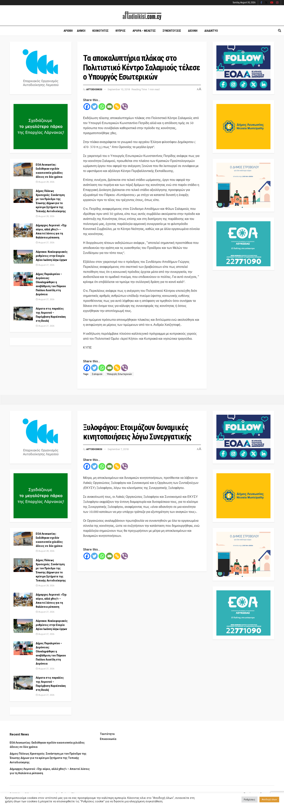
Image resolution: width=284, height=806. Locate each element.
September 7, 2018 (118, 449)
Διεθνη (192, 30)
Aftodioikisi (94, 89)
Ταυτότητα (107, 733)
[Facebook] (86, 106)
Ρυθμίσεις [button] (249, 799)
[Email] (109, 106)
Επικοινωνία (108, 738)
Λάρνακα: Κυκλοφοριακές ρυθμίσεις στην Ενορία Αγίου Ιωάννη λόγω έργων (52, 256)
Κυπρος (121, 30)
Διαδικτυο (211, 30)
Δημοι (81, 30)
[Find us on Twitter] (266, 2)
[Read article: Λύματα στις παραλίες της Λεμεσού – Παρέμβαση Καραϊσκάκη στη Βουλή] (23, 314)
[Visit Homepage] (142, 15)
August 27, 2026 (46, 242)
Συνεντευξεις (172, 30)
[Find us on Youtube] (271, 2)
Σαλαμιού (97, 374)
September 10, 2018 (119, 89)
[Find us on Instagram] (277, 2)
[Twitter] (94, 106)
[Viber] (124, 106)
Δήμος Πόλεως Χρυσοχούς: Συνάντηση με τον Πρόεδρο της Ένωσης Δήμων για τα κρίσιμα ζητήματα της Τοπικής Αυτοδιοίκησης (48, 758)
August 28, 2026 (46, 182)
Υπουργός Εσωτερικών (119, 374)
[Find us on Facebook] (261, 2)
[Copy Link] (117, 106)
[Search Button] (279, 31)
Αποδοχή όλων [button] (269, 799)
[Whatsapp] (102, 106)
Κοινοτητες (100, 30)
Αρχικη (68, 30)
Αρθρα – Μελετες (144, 30)
